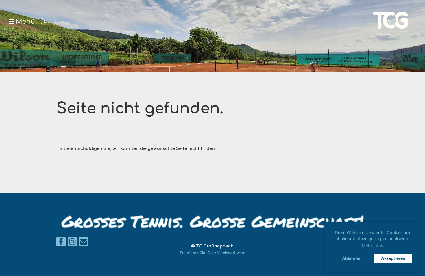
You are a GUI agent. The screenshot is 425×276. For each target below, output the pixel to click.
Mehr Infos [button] (372, 245)
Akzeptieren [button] (393, 258)
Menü (24, 21)
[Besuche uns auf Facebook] (61, 243)
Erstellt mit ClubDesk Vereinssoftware (212, 253)
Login (48, 21)
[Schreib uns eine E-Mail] (83, 243)
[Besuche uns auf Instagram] (72, 243)
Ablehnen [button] (351, 258)
